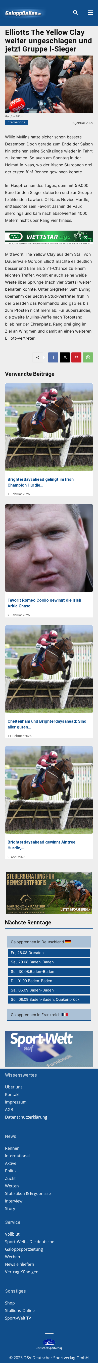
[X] (65, 357)
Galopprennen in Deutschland (38, 941)
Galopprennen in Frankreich (36, 1014)
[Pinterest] (76, 357)
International (16, 122)
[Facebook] (53, 357)
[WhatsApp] (88, 357)
